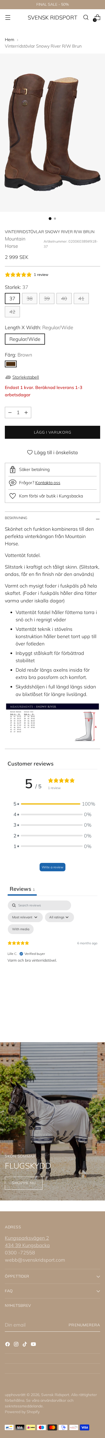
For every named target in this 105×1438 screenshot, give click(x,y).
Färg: (18, 355)
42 (12, 312)
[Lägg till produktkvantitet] (26, 412)
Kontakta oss (47, 482)
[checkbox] (21, 929)
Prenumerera (84, 1324)
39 (47, 298)
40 (64, 298)
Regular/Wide (24, 339)
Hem (9, 39)
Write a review (52, 867)
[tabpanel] (52, 947)
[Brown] (11, 364)
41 (81, 298)
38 (30, 298)
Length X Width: (39, 327)
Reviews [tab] (22, 888)
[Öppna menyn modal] (7, 17)
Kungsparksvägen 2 (27, 1238)
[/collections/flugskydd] (52, 1121)
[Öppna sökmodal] (85, 17)
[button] (52, 803)
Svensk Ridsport (55, 1394)
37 (12, 298)
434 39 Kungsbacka (27, 1245)
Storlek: (16, 287)
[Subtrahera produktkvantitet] (10, 412)
